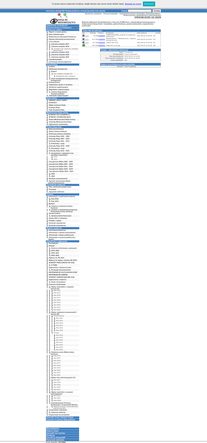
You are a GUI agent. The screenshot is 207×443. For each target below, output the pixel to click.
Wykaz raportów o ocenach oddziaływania (62, 393)
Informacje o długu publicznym (61, 235)
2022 (53, 176)
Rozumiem (149, 4)
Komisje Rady (54, 107)
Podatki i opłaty (55, 220)
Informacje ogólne (54, 30)
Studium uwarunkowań (58, 178)
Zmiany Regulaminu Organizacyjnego (59, 93)
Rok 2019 (54, 201)
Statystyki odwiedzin (55, 440)
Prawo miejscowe (54, 127)
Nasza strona (80, 11)
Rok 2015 (57, 293)
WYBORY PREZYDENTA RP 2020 (62, 263)
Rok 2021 (57, 307)
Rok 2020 (57, 305)
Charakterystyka (55, 59)
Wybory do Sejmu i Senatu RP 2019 (63, 260)
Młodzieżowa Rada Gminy (57, 113)
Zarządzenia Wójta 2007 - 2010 (61, 164)
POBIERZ (101, 36)
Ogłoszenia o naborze (57, 279)
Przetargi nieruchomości (61, 270)
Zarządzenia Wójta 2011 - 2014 (61, 166)
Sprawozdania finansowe (61, 216)
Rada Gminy (51, 98)
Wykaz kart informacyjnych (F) (63, 377)
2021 (55, 159)
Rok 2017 (57, 297)
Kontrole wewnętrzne (57, 225)
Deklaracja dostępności (58, 69)
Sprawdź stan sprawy (96, 11)
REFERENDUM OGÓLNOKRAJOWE (63, 272)
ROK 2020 (55, 250)
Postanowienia (59, 316)
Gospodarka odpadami (58, 410)
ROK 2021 (55, 253)
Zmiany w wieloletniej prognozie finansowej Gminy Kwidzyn (64, 210)
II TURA (54, 265)
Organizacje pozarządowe (59, 415)
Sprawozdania (54, 213)
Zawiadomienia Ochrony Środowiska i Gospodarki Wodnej (64, 404)
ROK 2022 (55, 255)
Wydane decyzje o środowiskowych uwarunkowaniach (65, 407)
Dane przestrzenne (56, 129)
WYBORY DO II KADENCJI (59, 115)
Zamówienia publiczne (55, 185)
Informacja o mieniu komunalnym (62, 232)
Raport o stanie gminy (58, 32)
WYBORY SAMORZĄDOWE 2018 (61, 277)
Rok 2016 (57, 295)
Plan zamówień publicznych (60, 187)
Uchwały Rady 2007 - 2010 (59, 139)
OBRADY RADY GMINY (58, 100)
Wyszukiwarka (53, 429)
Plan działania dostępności (63, 74)
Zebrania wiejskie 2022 (60, 57)
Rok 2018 (54, 199)
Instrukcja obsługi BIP (55, 11)
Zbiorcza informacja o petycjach (64, 248)
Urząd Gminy (52, 65)
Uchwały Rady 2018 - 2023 (59, 151)
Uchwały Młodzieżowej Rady (60, 122)
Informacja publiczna (57, 230)
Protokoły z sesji (57, 143)
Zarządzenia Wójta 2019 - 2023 (61, 171)
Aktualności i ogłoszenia (56, 241)
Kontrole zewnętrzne (57, 223)
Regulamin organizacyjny (59, 89)
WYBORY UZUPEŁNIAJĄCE (60, 117)
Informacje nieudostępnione (60, 62)
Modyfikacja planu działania (65, 76)
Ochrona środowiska (57, 284)
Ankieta (52, 66)
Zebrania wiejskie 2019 (60, 52)
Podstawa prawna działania (60, 134)
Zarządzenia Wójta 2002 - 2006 (61, 162)
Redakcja (69, 11)
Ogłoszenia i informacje (58, 124)
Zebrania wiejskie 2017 (60, 44)
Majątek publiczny (54, 228)
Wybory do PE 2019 (56, 258)
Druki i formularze (58, 282)
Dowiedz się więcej (133, 4)
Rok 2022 (57, 310)
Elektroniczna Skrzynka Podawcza (62, 37)
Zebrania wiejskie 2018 (60, 46)
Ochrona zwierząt (58, 412)
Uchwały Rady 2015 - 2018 (59, 146)
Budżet (52, 204)
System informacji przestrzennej (62, 39)
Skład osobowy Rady (57, 105)
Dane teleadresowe (56, 34)
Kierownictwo (54, 82)
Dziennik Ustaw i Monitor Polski (59, 417)
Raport (54, 71)
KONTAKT (53, 103)
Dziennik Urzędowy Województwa (60, 420)
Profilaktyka (53, 243)
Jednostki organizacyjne (58, 95)
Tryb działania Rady (56, 110)
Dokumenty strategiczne (57, 25)
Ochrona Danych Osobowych (59, 28)
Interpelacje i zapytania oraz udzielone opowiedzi (62, 154)
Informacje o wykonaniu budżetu (62, 196)
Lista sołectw (54, 41)
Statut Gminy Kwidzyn (58, 131)
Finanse (49, 194)
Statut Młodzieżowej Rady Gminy (62, 119)
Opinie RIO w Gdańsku (58, 218)
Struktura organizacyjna (58, 87)
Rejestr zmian (52, 431)
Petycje (52, 246)
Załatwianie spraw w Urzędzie (60, 85)
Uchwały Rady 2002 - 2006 (59, 136)
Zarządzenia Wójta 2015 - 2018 (61, 169)
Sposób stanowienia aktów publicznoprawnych (59, 182)
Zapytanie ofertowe (56, 192)
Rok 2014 (57, 290)
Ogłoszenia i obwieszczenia (60, 267)
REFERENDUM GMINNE (58, 275)
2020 (55, 157)
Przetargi (52, 189)
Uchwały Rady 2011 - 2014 (59, 141)
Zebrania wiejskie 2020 (60, 54)
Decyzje (56, 333)
